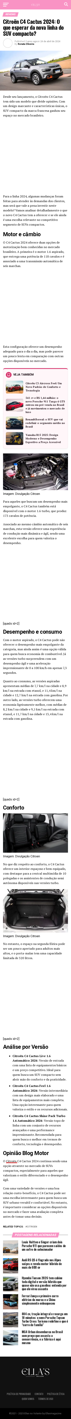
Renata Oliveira (26, 44)
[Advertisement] (35, 157)
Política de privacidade (19, 1394)
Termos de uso (45, 1399)
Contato (39, 1394)
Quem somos (28, 1399)
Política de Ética (55, 1394)
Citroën (11, 1161)
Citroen (32, 1227)
